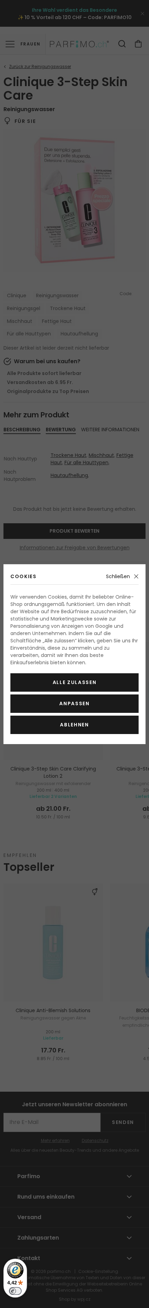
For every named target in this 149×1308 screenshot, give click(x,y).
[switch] (15, 1291)
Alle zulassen (75, 682)
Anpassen (74, 703)
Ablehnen (74, 724)
